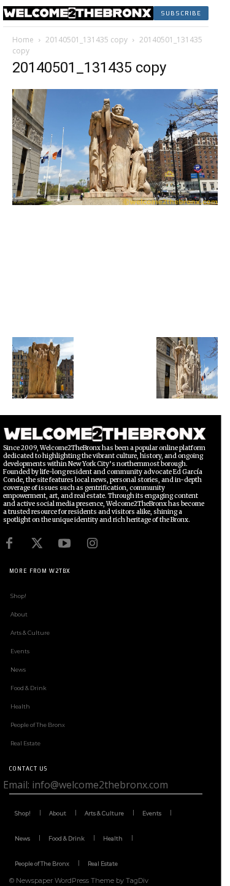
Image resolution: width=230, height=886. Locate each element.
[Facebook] (9, 543)
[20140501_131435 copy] (115, 201)
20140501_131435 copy (86, 39)
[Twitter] (37, 543)
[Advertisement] (115, 269)
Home (23, 39)
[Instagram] (92, 543)
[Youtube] (64, 543)
